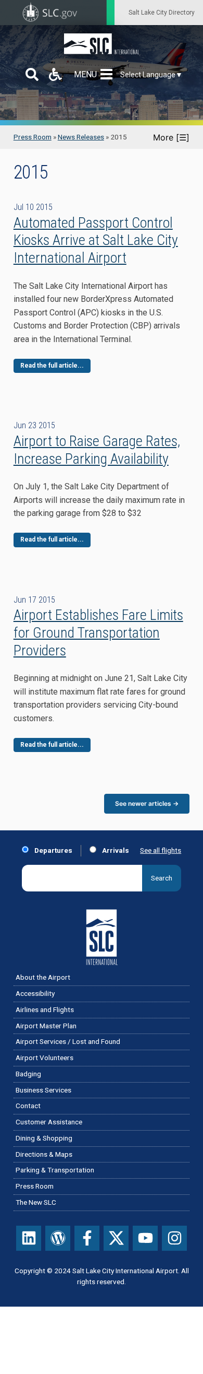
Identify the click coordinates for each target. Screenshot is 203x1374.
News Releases (81, 137)
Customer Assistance (49, 1122)
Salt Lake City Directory (162, 12)
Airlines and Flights (45, 1009)
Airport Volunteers (44, 1057)
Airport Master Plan (46, 1025)
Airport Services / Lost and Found (68, 1041)
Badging (28, 1074)
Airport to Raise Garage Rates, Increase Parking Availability (97, 449)
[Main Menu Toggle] (108, 74)
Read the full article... (52, 365)
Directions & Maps (44, 1154)
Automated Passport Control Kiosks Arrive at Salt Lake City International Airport (96, 240)
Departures (52, 850)
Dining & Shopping (44, 1138)
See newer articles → (147, 803)
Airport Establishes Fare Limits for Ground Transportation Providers (98, 632)
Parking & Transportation (55, 1170)
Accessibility (35, 993)
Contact (28, 1105)
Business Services (43, 1090)
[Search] (32, 74)
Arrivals (114, 850)
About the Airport (43, 977)
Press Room (33, 137)
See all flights (160, 850)
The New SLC (36, 1202)
